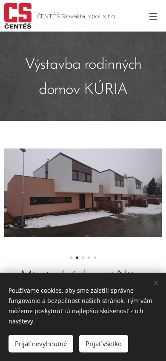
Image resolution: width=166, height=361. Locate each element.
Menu (153, 15)
